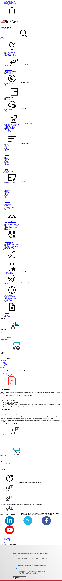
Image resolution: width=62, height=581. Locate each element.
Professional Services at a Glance (11, 239)
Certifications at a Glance (10, 182)
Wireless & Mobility (9, 113)
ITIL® (6, 98)
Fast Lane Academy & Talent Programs (12, 224)
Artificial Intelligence (9, 242)
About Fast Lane (8, 295)
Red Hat (7, 168)
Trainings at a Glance (9, 83)
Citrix (6, 151)
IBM (6, 193)
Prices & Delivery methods (8, 374)
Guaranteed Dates (8, 69)
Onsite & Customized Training (11, 67)
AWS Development (11, 130)
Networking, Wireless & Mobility (11, 246)
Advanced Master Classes (10, 52)
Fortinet (6, 158)
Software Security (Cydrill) (10, 127)
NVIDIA (7, 164)
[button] (11, 16)
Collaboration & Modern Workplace (12, 244)
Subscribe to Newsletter (7, 540)
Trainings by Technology (10, 66)
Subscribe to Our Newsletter (10, 262)
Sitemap (4, 542)
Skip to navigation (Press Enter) (9, 1)
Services (4, 209)
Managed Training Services (10, 222)
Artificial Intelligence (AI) (10, 109)
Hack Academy (8, 53)
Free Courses (7, 316)
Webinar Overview (9, 272)
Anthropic (7, 145)
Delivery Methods (8, 70)
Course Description (6, 373)
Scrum (6, 86)
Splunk (6, 169)
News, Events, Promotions (8, 249)
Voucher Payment (8, 283)
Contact (6, 301)
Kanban (6, 84)
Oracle (6, 199)
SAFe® (6, 85)
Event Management (9, 223)
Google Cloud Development (13, 132)
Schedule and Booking (7, 375)
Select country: (6, 16)
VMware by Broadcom (9, 171)
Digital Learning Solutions (10, 219)
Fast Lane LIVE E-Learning (10, 55)
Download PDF (24, 385)
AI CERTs (7, 144)
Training (4, 40)
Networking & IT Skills (9, 54)
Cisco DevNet (10, 131)
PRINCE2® (7, 99)
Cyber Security (8, 111)
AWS (6, 148)
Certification (5, 172)
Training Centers (8, 72)
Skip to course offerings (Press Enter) (10, 3)
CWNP (6, 189)
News (6, 315)
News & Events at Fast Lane (10, 259)
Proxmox (7, 166)
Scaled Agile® (8, 204)
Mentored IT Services (9, 247)
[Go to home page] (9, 26)
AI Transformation (8, 51)
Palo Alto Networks (9, 165)
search (1, 37)
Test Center (7, 208)
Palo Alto (7, 200)
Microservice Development (10, 125)
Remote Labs (7, 229)
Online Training (10, 493)
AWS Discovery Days (9, 273)
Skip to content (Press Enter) (8, 4)
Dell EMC (7, 155)
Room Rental (7, 228)
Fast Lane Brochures (9, 311)
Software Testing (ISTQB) (10, 128)
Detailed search (3, 38)
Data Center (7, 112)
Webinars (7, 313)
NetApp (6, 163)
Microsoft (7, 162)
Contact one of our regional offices (7, 28)
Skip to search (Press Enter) (8, 2)
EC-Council (7, 156)
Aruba (6, 147)
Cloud (6, 110)
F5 (5, 157)
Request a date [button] (3, 360)
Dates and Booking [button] (4, 339)
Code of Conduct (8, 297)
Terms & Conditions (7, 538)
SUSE (6, 170)
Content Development (9, 221)
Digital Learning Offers (9, 73)
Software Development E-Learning (12, 124)
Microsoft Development (12, 133)
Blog (6, 314)
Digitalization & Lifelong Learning (12, 225)
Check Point (7, 149)
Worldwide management (10, 296)
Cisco (6, 150)
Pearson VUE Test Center (10, 248)
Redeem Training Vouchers (10, 71)
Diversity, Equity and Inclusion (11, 298)
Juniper (6, 161)
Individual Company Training (11, 227)
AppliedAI (7, 146)
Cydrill (6, 154)
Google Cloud (8, 159)
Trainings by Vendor (9, 65)
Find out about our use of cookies (19, 576)
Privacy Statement (6, 539)
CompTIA (7, 152)
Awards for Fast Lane (9, 299)
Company (5, 284)
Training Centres (8, 300)
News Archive (8, 261)
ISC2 (6, 160)
